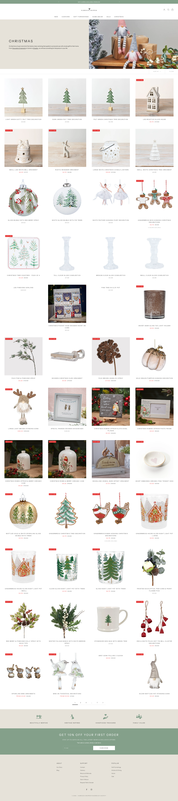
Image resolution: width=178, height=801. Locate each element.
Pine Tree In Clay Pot (111, 287)
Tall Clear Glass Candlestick (67, 275)
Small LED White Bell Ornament (23, 170)
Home (113, 773)
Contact (82, 767)
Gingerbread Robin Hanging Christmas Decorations (111, 534)
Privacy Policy (84, 776)
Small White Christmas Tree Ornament (154, 170)
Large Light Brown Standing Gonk (23, 428)
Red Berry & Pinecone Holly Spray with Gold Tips (23, 642)
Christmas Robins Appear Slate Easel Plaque (110, 429)
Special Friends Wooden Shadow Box (67, 428)
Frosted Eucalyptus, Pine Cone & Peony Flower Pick (154, 589)
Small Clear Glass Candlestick (154, 275)
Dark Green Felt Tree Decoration (67, 119)
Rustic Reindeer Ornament (67, 170)
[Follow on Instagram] (91, 789)
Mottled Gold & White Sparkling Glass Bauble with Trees (23, 534)
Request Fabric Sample (87, 782)
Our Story (59, 767)
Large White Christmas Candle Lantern (111, 170)
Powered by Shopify (98, 795)
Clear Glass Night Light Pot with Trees (67, 588)
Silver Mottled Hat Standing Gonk (154, 693)
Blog (58, 770)
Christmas (119, 16)
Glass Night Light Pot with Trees (111, 588)
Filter (171, 71)
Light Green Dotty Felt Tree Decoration (23, 119)
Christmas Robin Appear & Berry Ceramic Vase (23, 482)
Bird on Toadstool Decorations (67, 693)
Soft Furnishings (81, 16)
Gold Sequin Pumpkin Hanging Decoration (154, 378)
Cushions (66, 16)
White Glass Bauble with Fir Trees (67, 220)
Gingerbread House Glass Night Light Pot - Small (23, 589)
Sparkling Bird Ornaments (23, 693)
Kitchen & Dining (116, 770)
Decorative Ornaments (19, 48)
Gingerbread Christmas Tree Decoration (67, 533)
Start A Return (84, 779)
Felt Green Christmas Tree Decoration (111, 119)
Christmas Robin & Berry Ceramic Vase (67, 481)
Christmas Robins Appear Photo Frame (154, 428)
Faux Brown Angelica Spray (111, 378)
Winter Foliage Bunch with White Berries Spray (67, 642)
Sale (109, 16)
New (56, 16)
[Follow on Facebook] (87, 789)
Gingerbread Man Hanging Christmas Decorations (154, 221)
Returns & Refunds (85, 773)
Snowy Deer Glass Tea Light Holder (154, 325)
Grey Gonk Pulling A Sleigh (111, 655)
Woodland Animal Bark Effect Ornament (111, 481)
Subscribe (104, 748)
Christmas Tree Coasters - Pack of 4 (23, 275)
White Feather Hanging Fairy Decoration (111, 220)
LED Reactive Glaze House (154, 119)
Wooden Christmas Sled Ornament (67, 378)
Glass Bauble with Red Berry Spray (23, 220)
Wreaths (35, 48)
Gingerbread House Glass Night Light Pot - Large (154, 534)
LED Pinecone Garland (23, 287)
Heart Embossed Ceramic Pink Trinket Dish (154, 481)
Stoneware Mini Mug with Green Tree (110, 641)
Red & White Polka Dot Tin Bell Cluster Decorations (154, 642)
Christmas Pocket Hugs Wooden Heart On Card (67, 326)
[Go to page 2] (103, 703)
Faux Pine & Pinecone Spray (24, 378)
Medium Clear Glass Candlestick (111, 275)
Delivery (82, 770)
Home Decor (97, 16)
